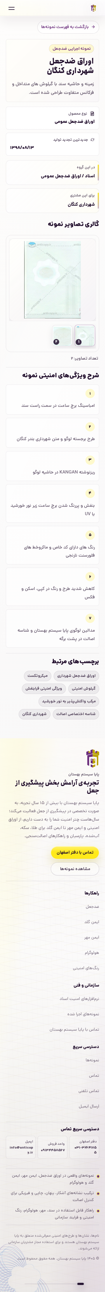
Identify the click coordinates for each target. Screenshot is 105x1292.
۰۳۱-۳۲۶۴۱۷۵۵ (85, 1150)
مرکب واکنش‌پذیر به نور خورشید (69, 701)
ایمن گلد (91, 922)
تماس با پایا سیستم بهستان (74, 1029)
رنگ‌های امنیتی (86, 968)
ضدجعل (92, 907)
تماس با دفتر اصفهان (75, 852)
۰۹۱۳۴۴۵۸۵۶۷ (53, 1150)
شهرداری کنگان (34, 714)
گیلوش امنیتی (84, 688)
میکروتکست (37, 676)
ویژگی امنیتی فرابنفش (43, 688)
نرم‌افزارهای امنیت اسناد (79, 999)
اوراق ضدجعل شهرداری (76, 676)
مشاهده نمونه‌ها (75, 869)
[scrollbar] (52, 1283)
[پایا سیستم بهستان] (93, 8)
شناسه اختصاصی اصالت (76, 714)
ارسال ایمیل (89, 1106)
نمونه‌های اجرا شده (83, 1014)
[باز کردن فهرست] (11, 8)
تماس (94, 1075)
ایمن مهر (91, 937)
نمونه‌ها (92, 1060)
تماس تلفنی (88, 1091)
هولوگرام (92, 953)
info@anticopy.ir (21, 1150)
